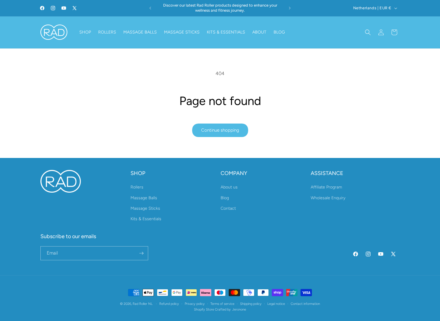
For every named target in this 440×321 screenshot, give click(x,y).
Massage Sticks (145, 208)
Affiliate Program (326, 187)
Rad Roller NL (143, 304)
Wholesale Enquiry (328, 197)
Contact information (305, 304)
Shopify (200, 309)
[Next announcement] (289, 8)
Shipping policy (251, 304)
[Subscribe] (141, 253)
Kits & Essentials (146, 218)
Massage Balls (144, 197)
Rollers (137, 187)
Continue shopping (220, 130)
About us (229, 187)
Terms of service (222, 304)
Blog (225, 197)
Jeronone (239, 309)
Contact (228, 208)
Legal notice (276, 304)
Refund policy (169, 304)
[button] (367, 32)
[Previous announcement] (150, 8)
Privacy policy (195, 304)
